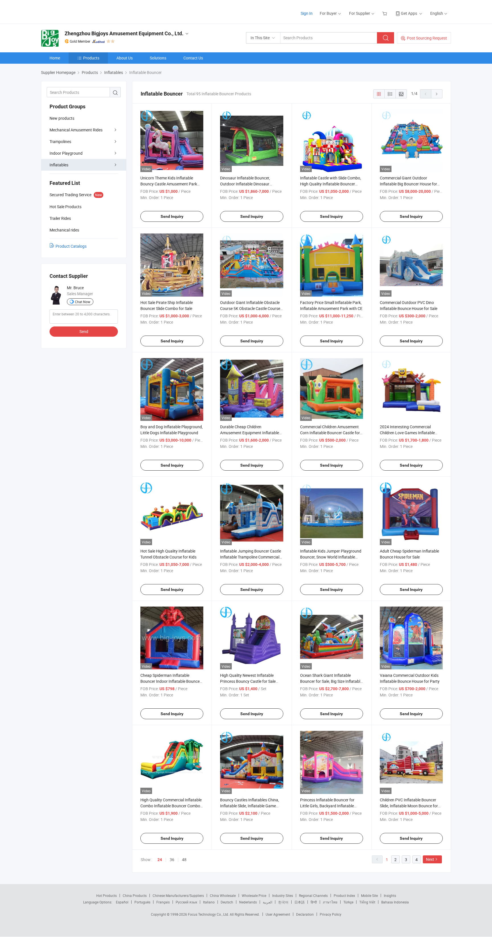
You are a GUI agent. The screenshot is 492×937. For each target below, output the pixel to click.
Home (55, 58)
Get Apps (409, 13)
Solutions (158, 58)
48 (184, 859)
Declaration (305, 914)
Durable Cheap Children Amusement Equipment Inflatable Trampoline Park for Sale (249, 432)
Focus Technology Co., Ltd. (209, 914)
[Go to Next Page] (436, 94)
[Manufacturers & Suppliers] (77, 11)
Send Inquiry (172, 216)
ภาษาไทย (330, 902)
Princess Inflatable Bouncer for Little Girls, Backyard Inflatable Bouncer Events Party (327, 805)
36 (172, 859)
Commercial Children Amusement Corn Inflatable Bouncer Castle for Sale (330, 432)
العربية (267, 902)
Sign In (307, 13)
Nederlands (248, 902)
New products (62, 118)
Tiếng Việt (367, 902)
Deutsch (227, 902)
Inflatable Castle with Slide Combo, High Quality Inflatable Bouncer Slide (330, 184)
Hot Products (106, 895)
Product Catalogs (71, 246)
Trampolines (60, 141)
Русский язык (186, 902)
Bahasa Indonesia (395, 902)
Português (142, 902)
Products (91, 58)
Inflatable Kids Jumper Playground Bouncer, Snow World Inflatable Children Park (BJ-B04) (330, 557)
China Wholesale (223, 895)
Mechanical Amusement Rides (76, 130)
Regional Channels (313, 895)
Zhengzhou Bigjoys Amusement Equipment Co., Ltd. (124, 33)
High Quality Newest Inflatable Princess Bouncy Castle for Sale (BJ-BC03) (248, 681)
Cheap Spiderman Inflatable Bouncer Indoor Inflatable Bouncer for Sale (170, 681)
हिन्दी (314, 902)
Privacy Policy (330, 914)
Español (122, 902)
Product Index (344, 895)
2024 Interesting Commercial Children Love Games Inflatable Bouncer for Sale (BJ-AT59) (407, 432)
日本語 (299, 902)
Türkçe (348, 902)
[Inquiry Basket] (385, 13)
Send (83, 331)
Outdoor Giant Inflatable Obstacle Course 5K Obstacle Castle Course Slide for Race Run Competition (250, 308)
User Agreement (278, 914)
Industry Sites (282, 895)
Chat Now (82, 301)
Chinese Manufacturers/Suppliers (178, 895)
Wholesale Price (254, 895)
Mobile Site (369, 895)
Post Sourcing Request (427, 38)
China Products (135, 895)
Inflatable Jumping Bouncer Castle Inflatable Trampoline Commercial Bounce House (250, 557)
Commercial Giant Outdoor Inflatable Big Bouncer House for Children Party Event (408, 184)
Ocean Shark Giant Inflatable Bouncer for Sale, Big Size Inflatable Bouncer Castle (331, 681)
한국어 (283, 902)
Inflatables (59, 164)
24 (159, 859)
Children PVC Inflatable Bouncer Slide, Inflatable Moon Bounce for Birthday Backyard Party (409, 805)
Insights (390, 895)
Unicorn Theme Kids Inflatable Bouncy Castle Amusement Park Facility (168, 184)
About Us (124, 58)
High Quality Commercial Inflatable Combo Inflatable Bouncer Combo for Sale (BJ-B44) (171, 805)
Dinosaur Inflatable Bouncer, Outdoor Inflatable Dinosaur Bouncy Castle (245, 184)
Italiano (209, 902)
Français (163, 902)
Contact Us (193, 58)
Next (430, 859)
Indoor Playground (66, 153)
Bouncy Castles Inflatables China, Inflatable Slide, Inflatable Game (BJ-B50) (249, 805)
